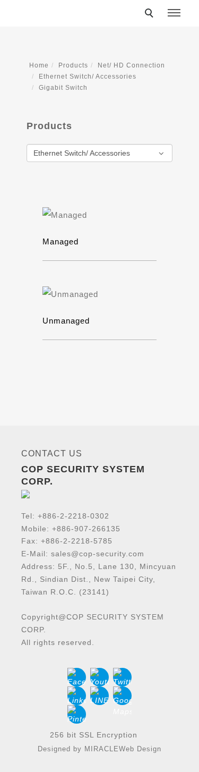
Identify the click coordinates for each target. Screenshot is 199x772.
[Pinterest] (76, 714)
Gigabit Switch (63, 87)
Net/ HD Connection (131, 65)
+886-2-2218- (62, 516)
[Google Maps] (122, 695)
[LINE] (99, 695)
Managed (60, 241)
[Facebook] (76, 677)
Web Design (140, 749)
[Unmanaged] (99, 293)
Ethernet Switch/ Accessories (87, 76)
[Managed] (99, 214)
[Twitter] (122, 677)
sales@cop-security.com (97, 553)
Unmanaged (66, 320)
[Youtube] (99, 677)
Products (73, 65)
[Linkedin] (76, 695)
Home (39, 65)
